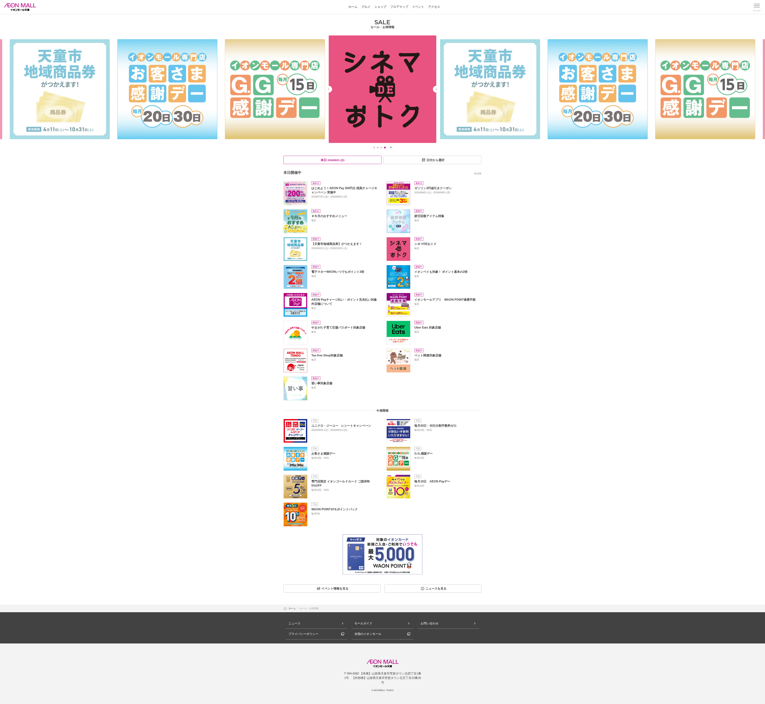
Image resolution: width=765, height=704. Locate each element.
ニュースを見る (436, 588)
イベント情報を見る (335, 588)
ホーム (292, 608)
